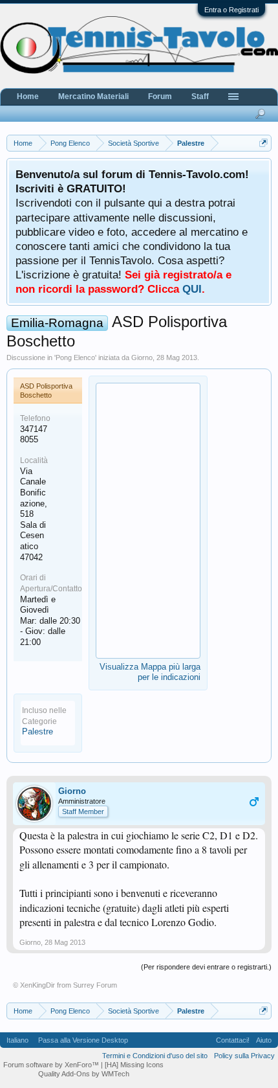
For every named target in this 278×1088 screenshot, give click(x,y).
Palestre (37, 731)
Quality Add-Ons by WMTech (83, 1074)
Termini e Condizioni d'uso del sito (155, 1056)
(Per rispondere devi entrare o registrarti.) (206, 967)
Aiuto (264, 1040)
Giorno (142, 357)
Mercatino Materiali (93, 96)
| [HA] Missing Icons (132, 1065)
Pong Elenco (75, 357)
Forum (160, 96)
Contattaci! (233, 1040)
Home (28, 96)
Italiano (17, 1040)
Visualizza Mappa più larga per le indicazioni (150, 672)
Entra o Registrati (231, 10)
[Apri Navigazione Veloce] (263, 143)
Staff (200, 96)
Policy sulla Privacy (244, 1056)
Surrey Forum (95, 985)
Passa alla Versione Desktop (83, 1040)
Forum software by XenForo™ (52, 1065)
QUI (192, 288)
